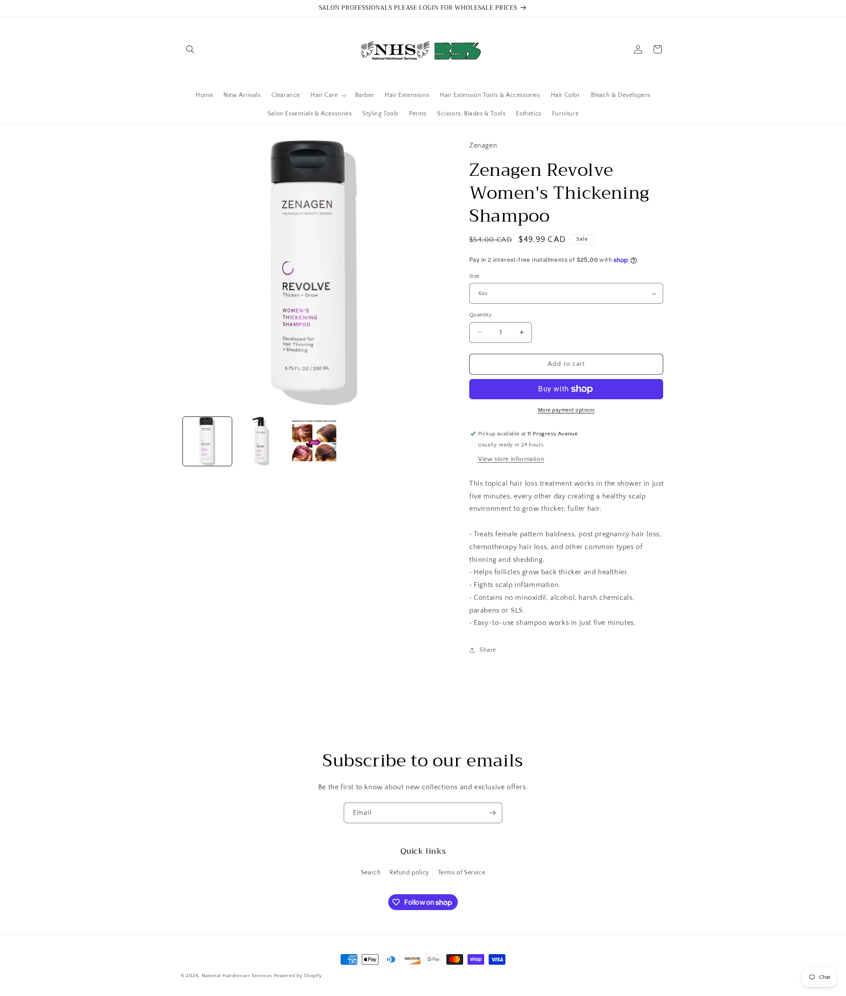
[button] (190, 49)
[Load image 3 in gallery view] (313, 441)
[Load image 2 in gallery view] (260, 441)
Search (371, 872)
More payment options (566, 410)
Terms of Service (462, 872)
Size (474, 276)
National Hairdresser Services (237, 975)
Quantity (480, 315)
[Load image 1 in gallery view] (207, 441)
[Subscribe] (492, 813)
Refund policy (409, 872)
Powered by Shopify (298, 975)
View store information (511, 459)
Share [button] (487, 650)
